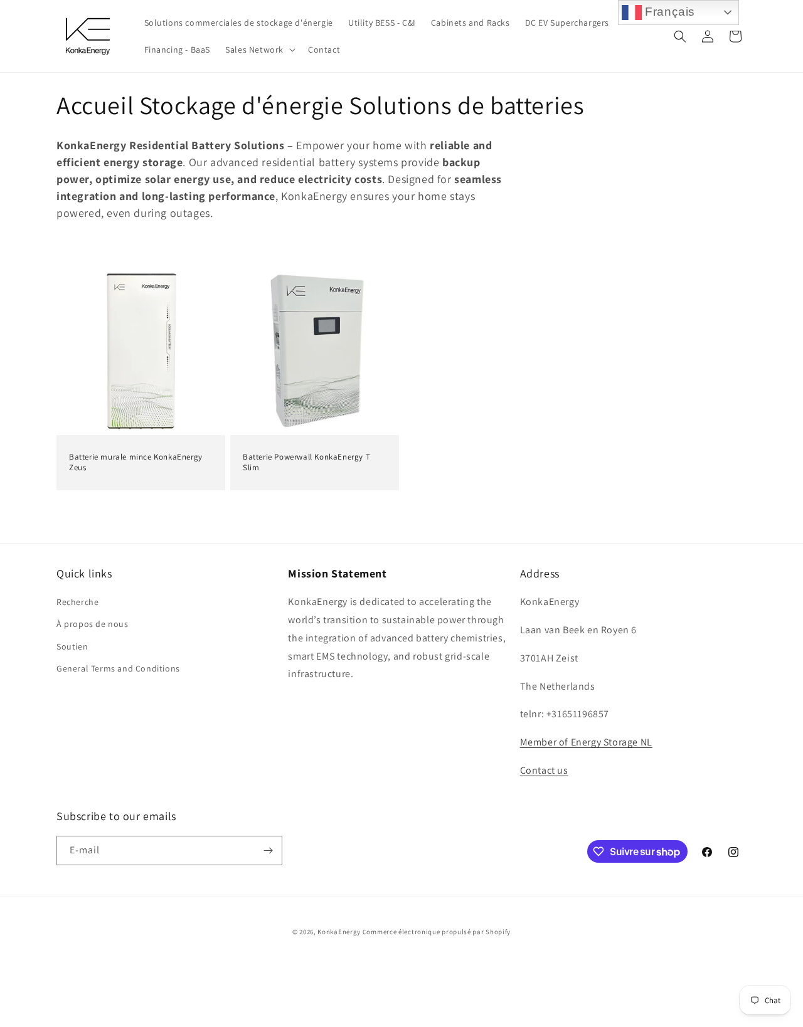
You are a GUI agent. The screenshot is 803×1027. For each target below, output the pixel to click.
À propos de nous (92, 623)
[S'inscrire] (268, 850)
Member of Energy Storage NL (586, 742)
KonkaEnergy (339, 931)
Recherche (77, 602)
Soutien (72, 646)
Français (668, 11)
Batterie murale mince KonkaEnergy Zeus (136, 462)
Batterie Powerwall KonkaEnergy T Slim (306, 462)
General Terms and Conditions (118, 668)
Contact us (544, 770)
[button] (259, 49)
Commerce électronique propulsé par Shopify (437, 931)
